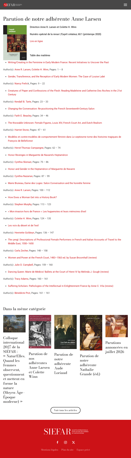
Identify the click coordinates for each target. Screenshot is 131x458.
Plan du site (67, 449)
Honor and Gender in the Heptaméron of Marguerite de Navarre (41, 169)
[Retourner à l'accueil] (12, 5)
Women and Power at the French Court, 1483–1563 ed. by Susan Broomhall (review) (52, 257)
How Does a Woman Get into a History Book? (32, 197)
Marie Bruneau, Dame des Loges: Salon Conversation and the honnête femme (49, 183)
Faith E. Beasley (23, 115)
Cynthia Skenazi (23, 162)
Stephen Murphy (23, 204)
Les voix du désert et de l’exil (23, 225)
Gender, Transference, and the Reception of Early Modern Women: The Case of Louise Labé (56, 76)
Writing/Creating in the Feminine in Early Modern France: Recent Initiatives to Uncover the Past (58, 62)
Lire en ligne (36, 41)
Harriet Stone (22, 129)
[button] (125, 5)
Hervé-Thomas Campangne (29, 147)
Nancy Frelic (21, 83)
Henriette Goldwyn (24, 232)
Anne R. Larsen (23, 69)
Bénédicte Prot (22, 293)
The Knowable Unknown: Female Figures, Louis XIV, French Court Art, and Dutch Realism (55, 122)
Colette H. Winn (40, 69)
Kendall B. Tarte (23, 101)
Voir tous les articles (65, 410)
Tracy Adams (21, 278)
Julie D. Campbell (24, 264)
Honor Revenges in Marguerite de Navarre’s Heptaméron (38, 155)
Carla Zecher (21, 250)
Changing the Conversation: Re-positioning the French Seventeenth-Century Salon (51, 108)
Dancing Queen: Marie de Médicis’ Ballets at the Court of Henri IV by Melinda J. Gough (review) (58, 271)
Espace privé (83, 449)
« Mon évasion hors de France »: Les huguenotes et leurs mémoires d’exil (47, 211)
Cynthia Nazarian (24, 176)
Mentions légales (49, 449)
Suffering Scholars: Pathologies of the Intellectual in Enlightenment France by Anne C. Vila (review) (60, 286)
